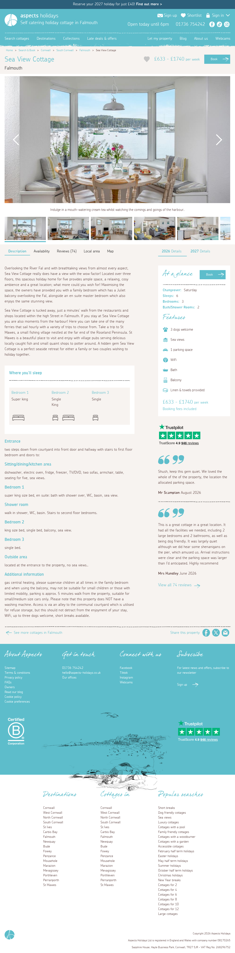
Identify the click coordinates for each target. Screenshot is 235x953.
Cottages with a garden (173, 841)
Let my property (160, 38)
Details (172, 251)
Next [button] (219, 140)
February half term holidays (176, 851)
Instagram (226, 24)
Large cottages (168, 914)
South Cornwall (65, 50)
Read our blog (14, 692)
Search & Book (27, 50)
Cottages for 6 (167, 894)
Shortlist (194, 16)
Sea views (164, 817)
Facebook (212, 24)
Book (214, 59)
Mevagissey (50, 870)
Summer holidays (169, 865)
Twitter (216, 633)
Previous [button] (16, 140)
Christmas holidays (170, 875)
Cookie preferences (17, 701)
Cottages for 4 (167, 890)
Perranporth (51, 880)
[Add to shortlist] (147, 59)
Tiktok (124, 672)
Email (225, 633)
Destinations (46, 38)
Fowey (47, 851)
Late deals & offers (102, 38)
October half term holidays (175, 870)
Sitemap (10, 668)
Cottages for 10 (168, 904)
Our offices (69, 677)
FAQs (8, 682)
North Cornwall (53, 817)
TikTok (219, 24)
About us (201, 38)
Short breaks (166, 808)
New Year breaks (169, 880)
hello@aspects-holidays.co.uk (81, 672)
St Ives (47, 827)
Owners (10, 687)
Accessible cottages (171, 846)
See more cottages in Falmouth (38, 632)
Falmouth (84, 50)
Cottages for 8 (167, 899)
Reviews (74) (66, 251)
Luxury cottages (168, 822)
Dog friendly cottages (172, 812)
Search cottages (17, 38)
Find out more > (149, 4)
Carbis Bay (50, 832)
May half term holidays (173, 861)
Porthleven (50, 875)
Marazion (49, 865)
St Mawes (49, 885)
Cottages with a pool (171, 827)
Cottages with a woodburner (176, 836)
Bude (46, 846)
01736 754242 (72, 668)
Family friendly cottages (173, 832)
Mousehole (50, 861)
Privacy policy (13, 677)
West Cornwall (52, 812)
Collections (71, 38)
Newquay (49, 841)
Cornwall (46, 50)
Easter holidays (168, 856)
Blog (183, 38)
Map (110, 251)
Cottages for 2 (167, 885)
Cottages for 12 (168, 909)
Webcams (222, 38)
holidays (39, 16)
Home (9, 50)
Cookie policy (13, 697)
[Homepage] (11, 20)
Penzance (49, 856)
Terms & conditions (17, 672)
